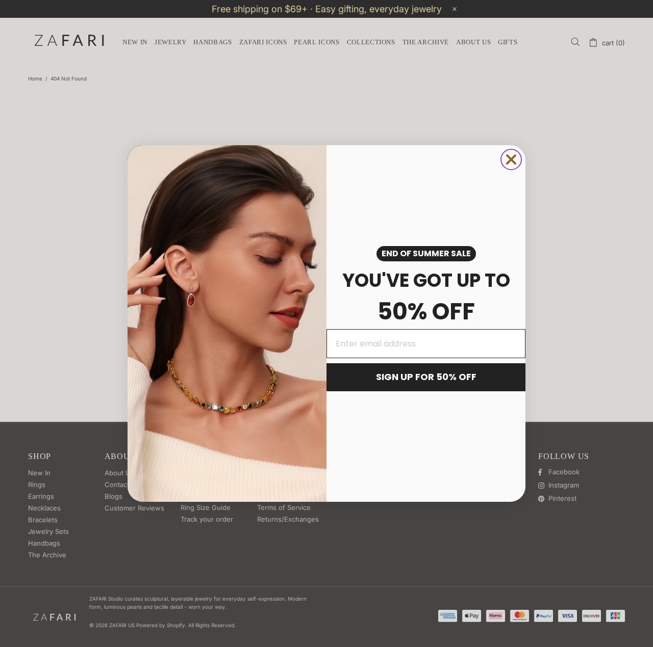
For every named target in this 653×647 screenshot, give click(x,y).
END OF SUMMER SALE (426, 253)
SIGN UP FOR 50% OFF (426, 376)
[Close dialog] (511, 159)
